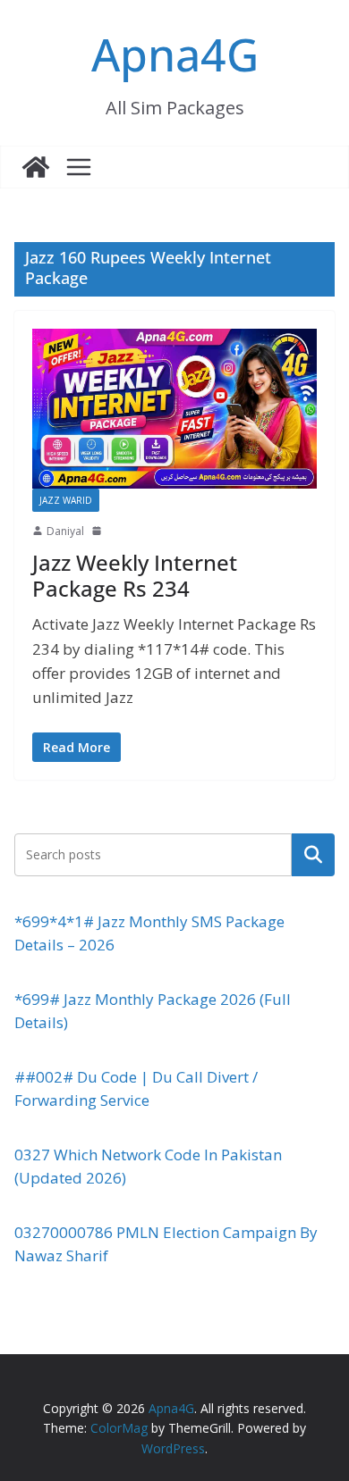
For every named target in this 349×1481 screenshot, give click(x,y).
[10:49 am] (98, 530)
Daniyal (65, 531)
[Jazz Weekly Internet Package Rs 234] (174, 409)
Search (313, 854)
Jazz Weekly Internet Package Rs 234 (134, 575)
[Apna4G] (35, 167)
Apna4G (175, 54)
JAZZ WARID (65, 500)
